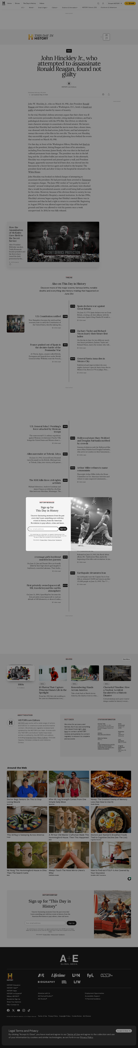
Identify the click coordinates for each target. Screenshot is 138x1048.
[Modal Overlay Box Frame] (69, 524)
